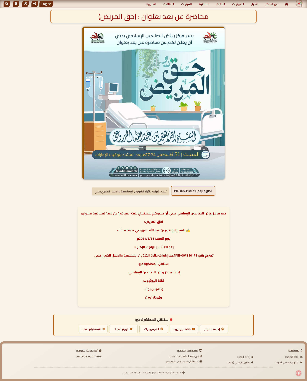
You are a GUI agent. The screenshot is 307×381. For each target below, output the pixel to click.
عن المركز (272, 4)
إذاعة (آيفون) (244, 357)
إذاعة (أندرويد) (292, 357)
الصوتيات (238, 4)
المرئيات (186, 4)
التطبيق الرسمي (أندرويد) (287, 362)
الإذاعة (220, 4)
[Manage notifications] (298, 373)
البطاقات (168, 4)
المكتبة (204, 4)
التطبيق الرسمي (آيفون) (239, 362)
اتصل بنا (151, 4)
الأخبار (254, 4)
